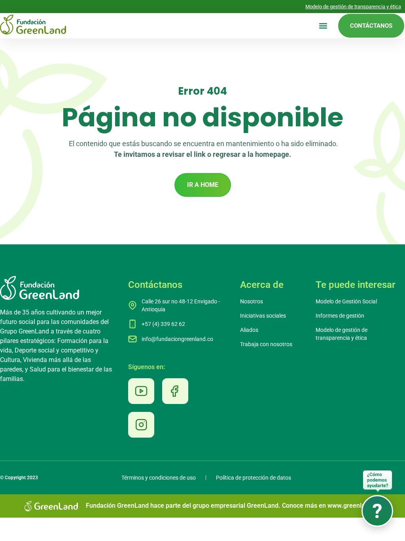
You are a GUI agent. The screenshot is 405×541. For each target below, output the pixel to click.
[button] (322, 25)
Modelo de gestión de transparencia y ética (353, 7)
